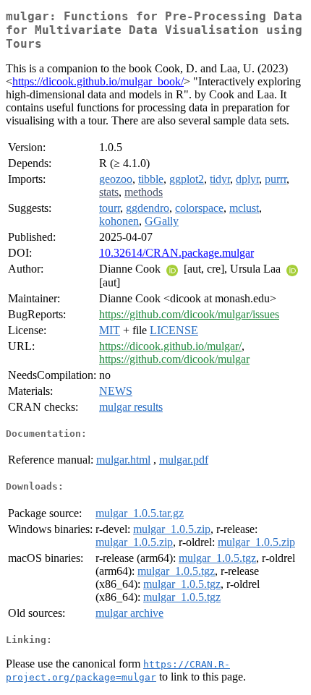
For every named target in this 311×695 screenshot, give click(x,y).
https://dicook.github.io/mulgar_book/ (98, 81)
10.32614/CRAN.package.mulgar (176, 253)
